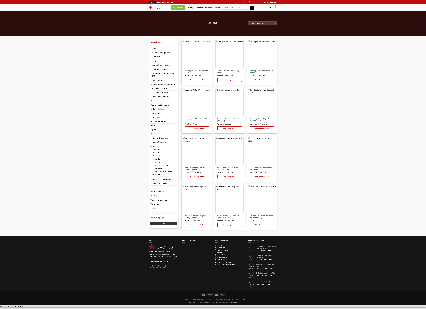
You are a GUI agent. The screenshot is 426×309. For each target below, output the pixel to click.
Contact (217, 8)
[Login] (264, 7)
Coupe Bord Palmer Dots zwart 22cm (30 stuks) (261, 217)
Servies (153, 146)
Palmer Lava (157, 162)
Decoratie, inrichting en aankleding (162, 84)
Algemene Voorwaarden (236, 299)
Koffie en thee (155, 117)
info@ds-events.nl (222, 257)
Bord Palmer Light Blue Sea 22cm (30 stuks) (195, 168)
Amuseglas (156, 150)
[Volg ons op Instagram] (253, 2)
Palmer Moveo (158, 168)
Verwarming (154, 204)
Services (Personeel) (158, 142)
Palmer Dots (157, 159)
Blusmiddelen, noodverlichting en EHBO (162, 74)
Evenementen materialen (159, 97)
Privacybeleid (219, 299)
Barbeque (153, 61)
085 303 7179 (221, 252)
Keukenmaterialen (157, 109)
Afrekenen (154, 48)
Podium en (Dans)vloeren (159, 138)
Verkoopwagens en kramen (160, 200)
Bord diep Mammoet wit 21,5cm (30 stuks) (229, 120)
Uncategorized (155, 196)
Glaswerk (156, 153)
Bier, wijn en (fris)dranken (159, 69)
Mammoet (156, 156)
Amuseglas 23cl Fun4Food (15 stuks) (261, 72)
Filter (163, 223)
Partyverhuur (186, 299)
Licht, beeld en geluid (158, 121)
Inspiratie (200, 8)
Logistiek (153, 130)
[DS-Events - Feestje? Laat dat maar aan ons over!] (158, 7)
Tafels (152, 187)
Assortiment (177, 8)
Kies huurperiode (197, 80)
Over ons (208, 8)
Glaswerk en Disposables (159, 105)
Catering (190, 8)
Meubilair (153, 134)
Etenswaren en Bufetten (159, 88)
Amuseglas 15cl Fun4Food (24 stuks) (228, 72)
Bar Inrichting (155, 57)
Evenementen (198, 299)
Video (152, 208)
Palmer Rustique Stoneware (162, 171)
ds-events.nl (221, 255)
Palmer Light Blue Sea (160, 165)
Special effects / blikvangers (160, 179)
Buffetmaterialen (156, 80)
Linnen (152, 125)
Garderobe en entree (157, 101)
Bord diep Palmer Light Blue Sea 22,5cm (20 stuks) (260, 120)
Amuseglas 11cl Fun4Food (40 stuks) (196, 72)
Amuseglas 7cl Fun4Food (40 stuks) (196, 120)
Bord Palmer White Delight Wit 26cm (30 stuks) (228, 217)
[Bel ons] (259, 2)
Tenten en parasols (157, 192)
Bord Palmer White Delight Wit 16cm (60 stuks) (261, 168)
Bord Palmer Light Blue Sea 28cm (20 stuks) (227, 168)
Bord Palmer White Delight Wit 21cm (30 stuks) (196, 217)
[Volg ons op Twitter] (255, 2)
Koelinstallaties (155, 113)
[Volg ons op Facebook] (251, 2)
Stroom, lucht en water (158, 183)
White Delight (157, 174)
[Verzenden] (252, 8)
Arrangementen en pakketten (160, 53)
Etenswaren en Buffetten (159, 92)
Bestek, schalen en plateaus (160, 65)
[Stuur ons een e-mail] (257, 2)
